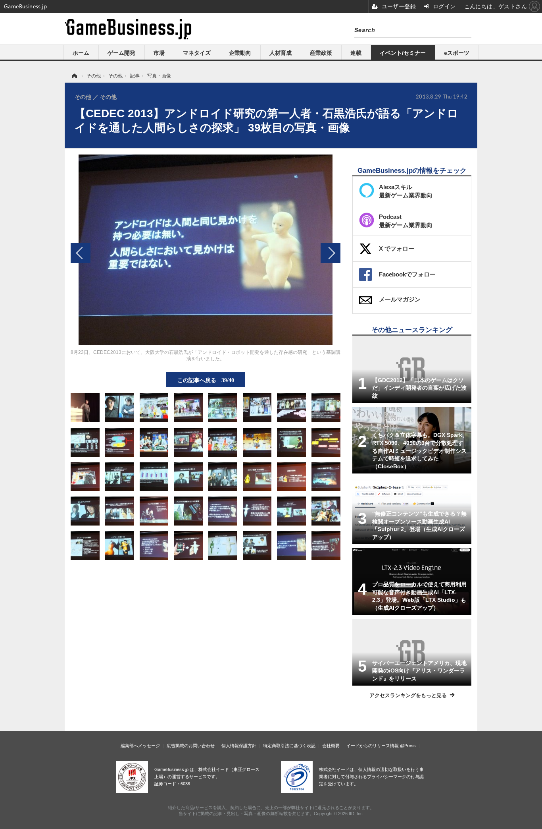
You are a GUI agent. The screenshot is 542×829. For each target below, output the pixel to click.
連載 (355, 53)
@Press (408, 745)
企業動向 (240, 53)
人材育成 (280, 53)
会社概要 (331, 745)
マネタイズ (197, 53)
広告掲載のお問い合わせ (191, 745)
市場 (159, 53)
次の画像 (330, 253)
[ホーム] (74, 76)
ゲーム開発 (121, 53)
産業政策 (321, 53)
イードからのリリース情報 (372, 745)
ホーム (81, 53)
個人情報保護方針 (238, 745)
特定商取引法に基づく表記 (289, 745)
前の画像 (80, 253)
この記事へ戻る (205, 380)
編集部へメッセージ (140, 745)
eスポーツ (456, 53)
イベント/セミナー (403, 53)
